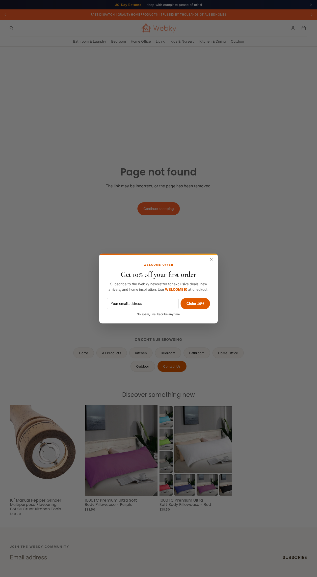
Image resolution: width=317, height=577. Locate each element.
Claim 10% (195, 304)
